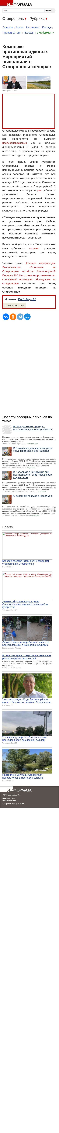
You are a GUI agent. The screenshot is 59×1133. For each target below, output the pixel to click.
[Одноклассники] (13, 316)
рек (39, 190)
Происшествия (11, 32)
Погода (46, 27)
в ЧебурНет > (45, 32)
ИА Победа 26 (27, 299)
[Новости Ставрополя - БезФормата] (16, 3)
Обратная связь (8, 798)
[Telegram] (20, 316)
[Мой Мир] (27, 316)
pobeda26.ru (12, 91)
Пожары (29, 32)
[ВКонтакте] (6, 316)
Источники (32, 27)
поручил (34, 248)
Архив (19, 27)
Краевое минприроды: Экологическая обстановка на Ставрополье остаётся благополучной (29, 267)
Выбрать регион (9, 800)
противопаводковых (14, 142)
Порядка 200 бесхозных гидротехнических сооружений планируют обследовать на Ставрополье (29, 279)
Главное (7, 27)
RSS (22, 804)
